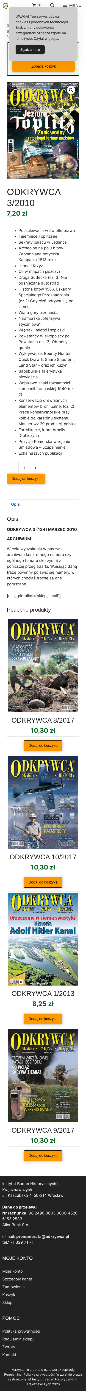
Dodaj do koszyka (26, 479)
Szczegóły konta (17, 1279)
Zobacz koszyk (43, 66)
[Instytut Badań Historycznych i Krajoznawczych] (5, 5)
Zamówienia (13, 1287)
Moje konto (12, 1271)
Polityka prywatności (21, 1331)
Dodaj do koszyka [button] (43, 745)
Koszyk (8, 1294)
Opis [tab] (15, 504)
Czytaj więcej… (46, 38)
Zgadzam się (30, 49)
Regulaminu (13, 1374)
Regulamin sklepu (18, 1339)
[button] (52, 5)
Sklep (7, 1302)
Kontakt (9, 1354)
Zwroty (8, 1347)
